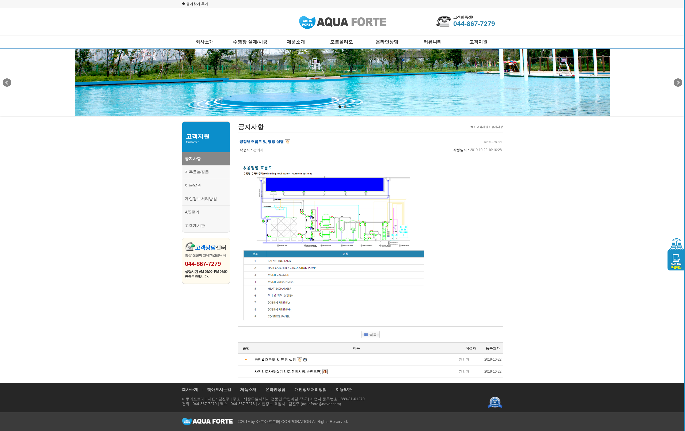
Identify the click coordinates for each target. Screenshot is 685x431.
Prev (7, 82)
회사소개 (205, 41)
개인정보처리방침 (201, 198)
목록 (373, 334)
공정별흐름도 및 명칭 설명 (275, 359)
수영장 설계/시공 (250, 41)
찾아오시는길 (219, 389)
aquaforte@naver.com (321, 404)
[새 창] (495, 402)
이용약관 (193, 185)
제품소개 (296, 41)
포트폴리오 (341, 41)
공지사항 (193, 158)
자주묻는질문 (197, 172)
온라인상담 (387, 41)
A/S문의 (192, 212)
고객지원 (478, 41)
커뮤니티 (433, 41)
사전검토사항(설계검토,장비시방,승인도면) (287, 371)
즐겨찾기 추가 (196, 4)
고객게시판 (195, 225)
